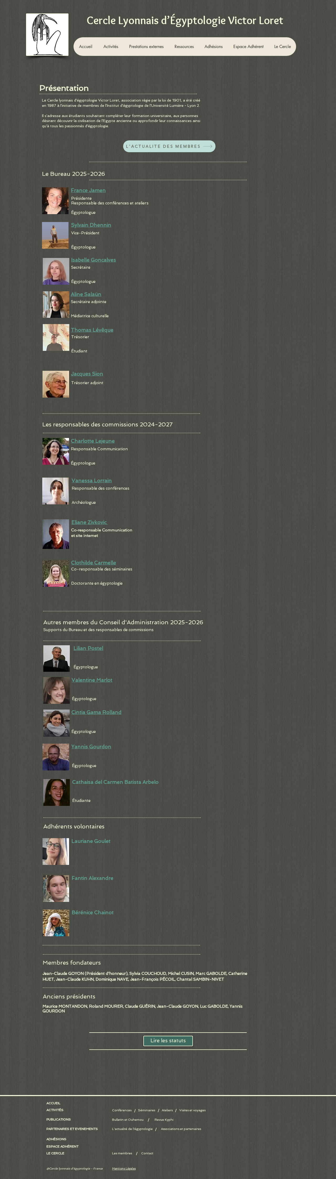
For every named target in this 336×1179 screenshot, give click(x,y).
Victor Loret (108, 100)
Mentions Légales (124, 1168)
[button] (110, 46)
